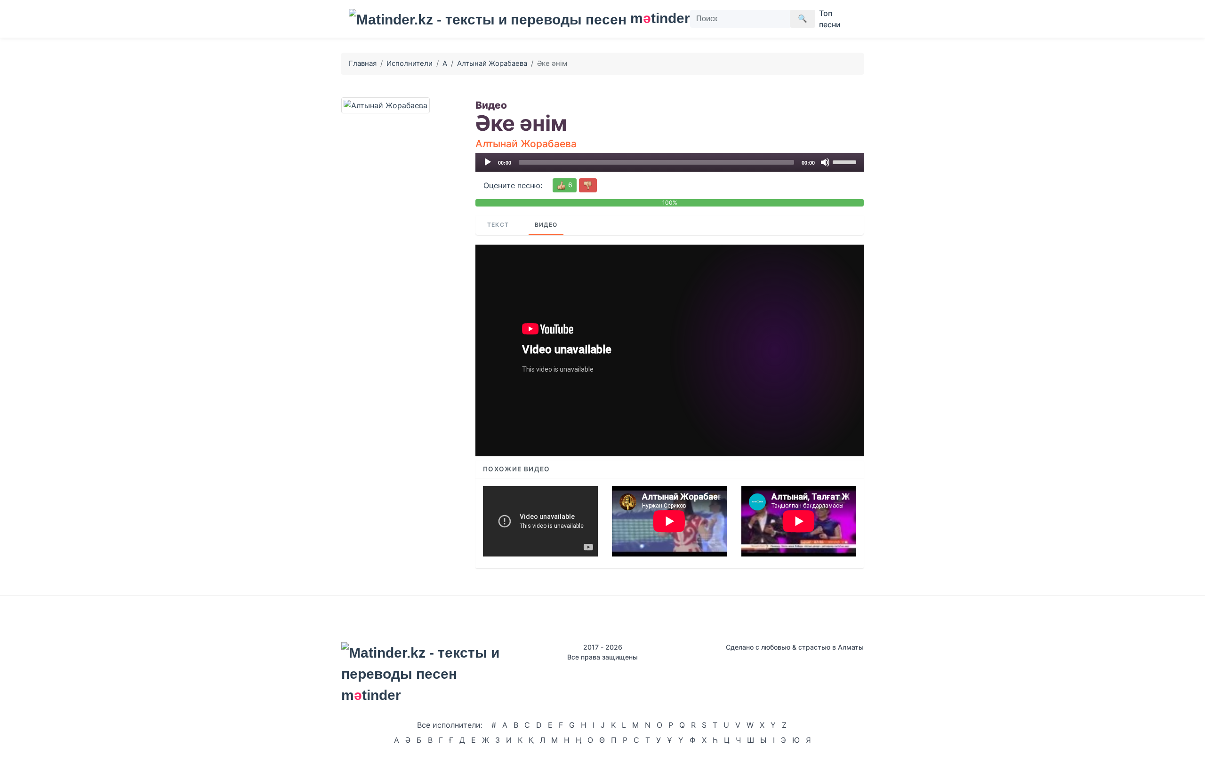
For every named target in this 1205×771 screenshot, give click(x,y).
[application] (669, 162)
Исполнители (409, 63)
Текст (498, 224)
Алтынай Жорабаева (492, 63)
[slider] (846, 161)
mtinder (655, 18)
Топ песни (830, 18)
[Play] (487, 162)
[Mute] (825, 162)
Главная (363, 63)
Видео (546, 224)
